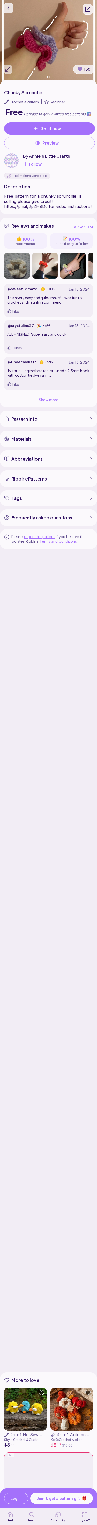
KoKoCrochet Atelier (66, 1440)
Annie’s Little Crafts (49, 156)
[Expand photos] (7, 69)
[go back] (8, 8)
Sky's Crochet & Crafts (21, 1440)
